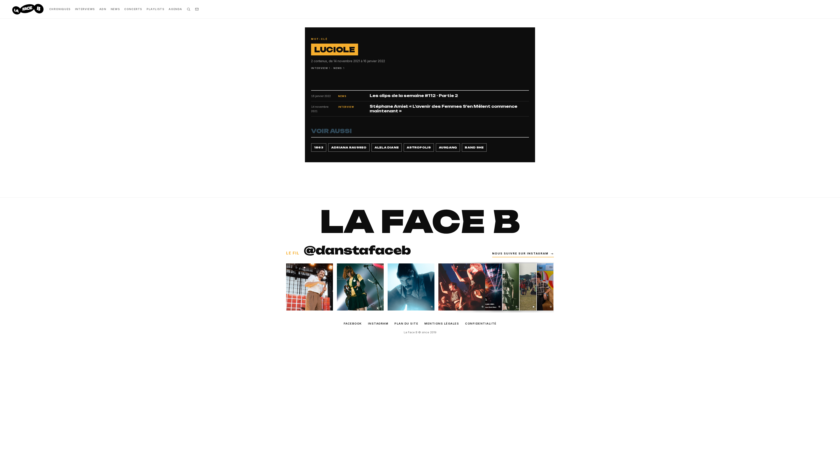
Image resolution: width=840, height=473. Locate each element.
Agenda (175, 9)
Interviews (85, 9)
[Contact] (197, 9)
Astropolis (419, 147)
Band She (474, 147)
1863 (318, 147)
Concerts (133, 9)
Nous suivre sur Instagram (523, 253)
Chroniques (60, 9)
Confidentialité (481, 323)
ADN (102, 9)
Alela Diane (386, 147)
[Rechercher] (189, 9)
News (115, 9)
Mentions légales (441, 323)
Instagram (378, 323)
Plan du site (406, 323)
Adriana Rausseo (349, 147)
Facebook (353, 323)
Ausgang (448, 147)
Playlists (155, 9)
